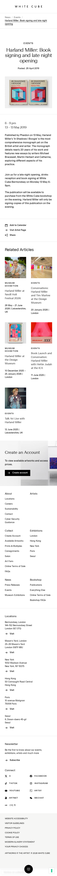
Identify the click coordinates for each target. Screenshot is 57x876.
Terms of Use (12, 837)
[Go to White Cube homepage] (28, 6)
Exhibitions (36, 531)
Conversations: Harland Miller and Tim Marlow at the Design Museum (40, 295)
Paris (32, 551)
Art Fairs (9, 561)
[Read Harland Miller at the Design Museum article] (15, 333)
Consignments (12, 551)
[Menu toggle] (28, 869)
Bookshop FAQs (38, 600)
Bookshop (35, 580)
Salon (7, 556)
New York (34, 546)
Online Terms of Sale (15, 566)
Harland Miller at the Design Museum (14, 360)
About (8, 494)
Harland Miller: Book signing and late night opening (26, 22)
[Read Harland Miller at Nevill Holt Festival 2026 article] (15, 267)
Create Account (13, 536)
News (7, 17)
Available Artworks (14, 541)
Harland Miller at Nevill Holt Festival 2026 (14, 295)
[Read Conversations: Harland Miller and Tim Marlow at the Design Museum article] (41, 267)
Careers (9, 504)
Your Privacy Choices (16, 847)
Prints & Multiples (13, 546)
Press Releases (12, 585)
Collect (9, 531)
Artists (33, 494)
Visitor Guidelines (14, 823)
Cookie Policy (12, 833)
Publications (36, 585)
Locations (9, 499)
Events (17, 17)
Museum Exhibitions (15, 595)
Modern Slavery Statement (20, 842)
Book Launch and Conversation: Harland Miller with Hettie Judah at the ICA (41, 360)
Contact (9, 514)
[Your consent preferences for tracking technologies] (52, 871)
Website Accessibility (16, 819)
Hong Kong (35, 541)
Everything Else (37, 590)
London (33, 536)
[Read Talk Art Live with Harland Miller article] (15, 398)
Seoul (32, 556)
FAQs (7, 571)
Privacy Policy (12, 828)
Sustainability (11, 509)
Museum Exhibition (11, 284)
